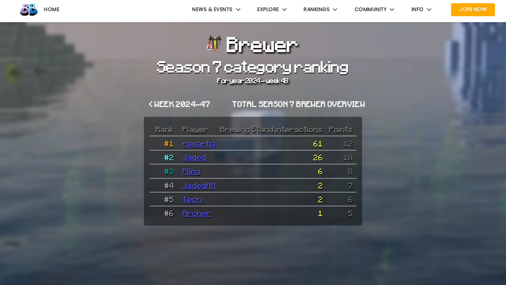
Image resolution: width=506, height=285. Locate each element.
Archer (197, 213)
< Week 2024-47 (180, 104)
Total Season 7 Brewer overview (298, 104)
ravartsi (199, 143)
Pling (192, 171)
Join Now (473, 9)
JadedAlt (200, 185)
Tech (192, 199)
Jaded (194, 157)
